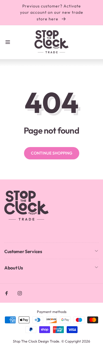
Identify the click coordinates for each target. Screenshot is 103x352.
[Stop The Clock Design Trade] (26, 220)
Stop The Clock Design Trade (36, 341)
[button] (7, 42)
